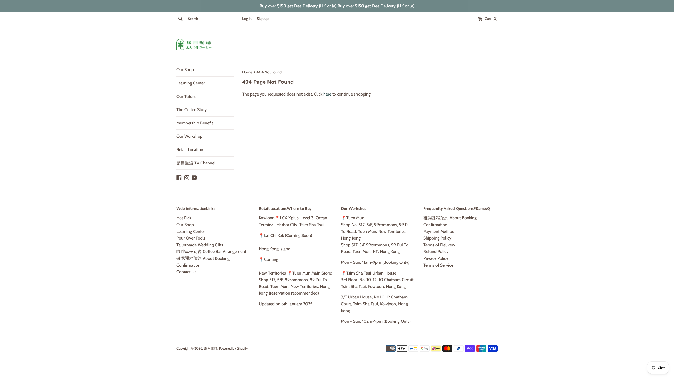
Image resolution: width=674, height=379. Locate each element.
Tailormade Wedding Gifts (199, 244)
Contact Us (186, 271)
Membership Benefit (194, 123)
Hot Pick (183, 217)
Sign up (263, 18)
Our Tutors (186, 96)
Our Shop (185, 69)
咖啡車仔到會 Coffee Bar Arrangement (211, 251)
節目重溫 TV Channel (195, 163)
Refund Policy (435, 251)
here (327, 94)
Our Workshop (189, 136)
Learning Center (190, 83)
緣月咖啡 (210, 348)
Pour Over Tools (190, 238)
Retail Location (189, 149)
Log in (247, 18)
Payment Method (438, 231)
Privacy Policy (435, 258)
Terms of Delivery (439, 244)
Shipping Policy (437, 238)
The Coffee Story (191, 109)
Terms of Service (438, 265)
